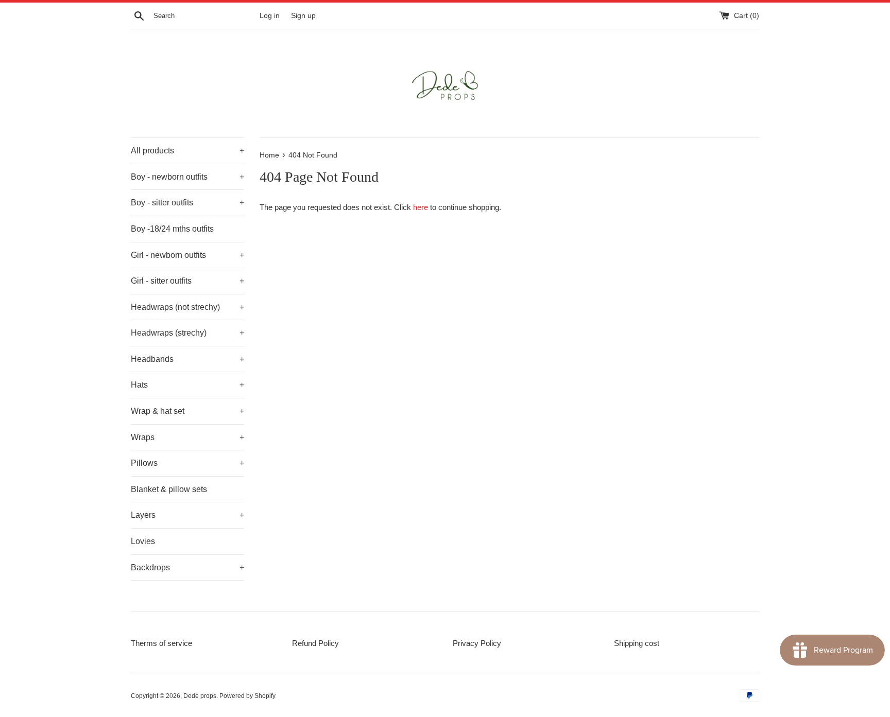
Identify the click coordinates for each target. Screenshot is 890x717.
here (420, 207)
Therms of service (161, 643)
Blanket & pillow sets (169, 489)
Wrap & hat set (187, 411)
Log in (270, 16)
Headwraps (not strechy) (187, 307)
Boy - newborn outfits (187, 176)
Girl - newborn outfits (187, 255)
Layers (187, 515)
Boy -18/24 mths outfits (172, 228)
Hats (187, 384)
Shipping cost (636, 643)
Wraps (187, 437)
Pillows (187, 463)
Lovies (143, 541)
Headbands (187, 359)
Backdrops (187, 567)
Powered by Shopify (247, 695)
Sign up (303, 16)
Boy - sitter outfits (187, 202)
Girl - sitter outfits (187, 280)
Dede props (199, 695)
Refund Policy (315, 643)
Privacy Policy (477, 643)
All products (187, 150)
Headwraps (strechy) (187, 332)
